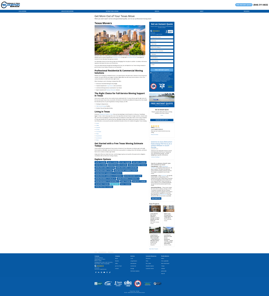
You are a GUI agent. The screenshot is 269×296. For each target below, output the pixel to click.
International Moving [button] (112, 11)
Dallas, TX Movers (113, 162)
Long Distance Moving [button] (67, 11)
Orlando (163, 268)
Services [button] (157, 11)
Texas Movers (115, 184)
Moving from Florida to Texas (103, 170)
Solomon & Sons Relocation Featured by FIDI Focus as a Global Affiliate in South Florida (161, 144)
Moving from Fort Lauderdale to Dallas (126, 170)
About (116, 258)
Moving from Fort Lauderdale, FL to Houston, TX (109, 176)
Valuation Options (150, 266)
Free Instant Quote (244, 5)
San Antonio (99, 138)
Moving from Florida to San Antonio (126, 167)
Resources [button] (246, 11)
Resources (148, 258)
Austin (97, 123)
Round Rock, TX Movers (139, 181)
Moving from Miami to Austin (133, 176)
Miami (162, 258)
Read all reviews (154, 134)
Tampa (162, 266)
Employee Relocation (111, 90)
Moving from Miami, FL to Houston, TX (128, 178)
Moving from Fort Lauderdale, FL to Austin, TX (108, 173)
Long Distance (133, 261)
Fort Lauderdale (164, 261)
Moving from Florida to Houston (104, 167)
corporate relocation (132, 57)
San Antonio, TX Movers (102, 184)
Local (131, 258)
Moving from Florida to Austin (117, 165)
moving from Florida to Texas (106, 114)
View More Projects (153, 249)
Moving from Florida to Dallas (137, 165)
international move (163, 194)
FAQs (147, 261)
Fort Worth (98, 131)
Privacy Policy (164, 80)
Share (162, 115)
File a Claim (148, 263)
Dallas (97, 125)
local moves (164, 175)
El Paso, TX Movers (125, 162)
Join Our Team (118, 266)
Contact (117, 268)
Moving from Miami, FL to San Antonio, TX (107, 181)
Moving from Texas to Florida (103, 186)
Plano (97, 133)
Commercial (133, 266)
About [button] (202, 11)
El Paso (97, 129)
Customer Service (150, 268)
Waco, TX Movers (125, 184)
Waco (97, 140)
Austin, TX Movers (100, 162)
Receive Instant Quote (162, 120)
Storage (132, 268)
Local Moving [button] (22, 11)
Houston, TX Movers (101, 165)
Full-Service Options (134, 271)
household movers (116, 57)
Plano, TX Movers (126, 181)
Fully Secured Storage (101, 106)
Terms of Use (157, 80)
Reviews (117, 261)
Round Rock (99, 136)
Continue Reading (155, 157)
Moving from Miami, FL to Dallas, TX (105, 178)
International (133, 263)
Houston (98, 127)
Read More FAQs (156, 198)
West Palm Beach (165, 263)
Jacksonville (163, 271)
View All (163, 273)
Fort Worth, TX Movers (139, 162)
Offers (116, 263)
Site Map (137, 291)
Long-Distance (110, 85)
